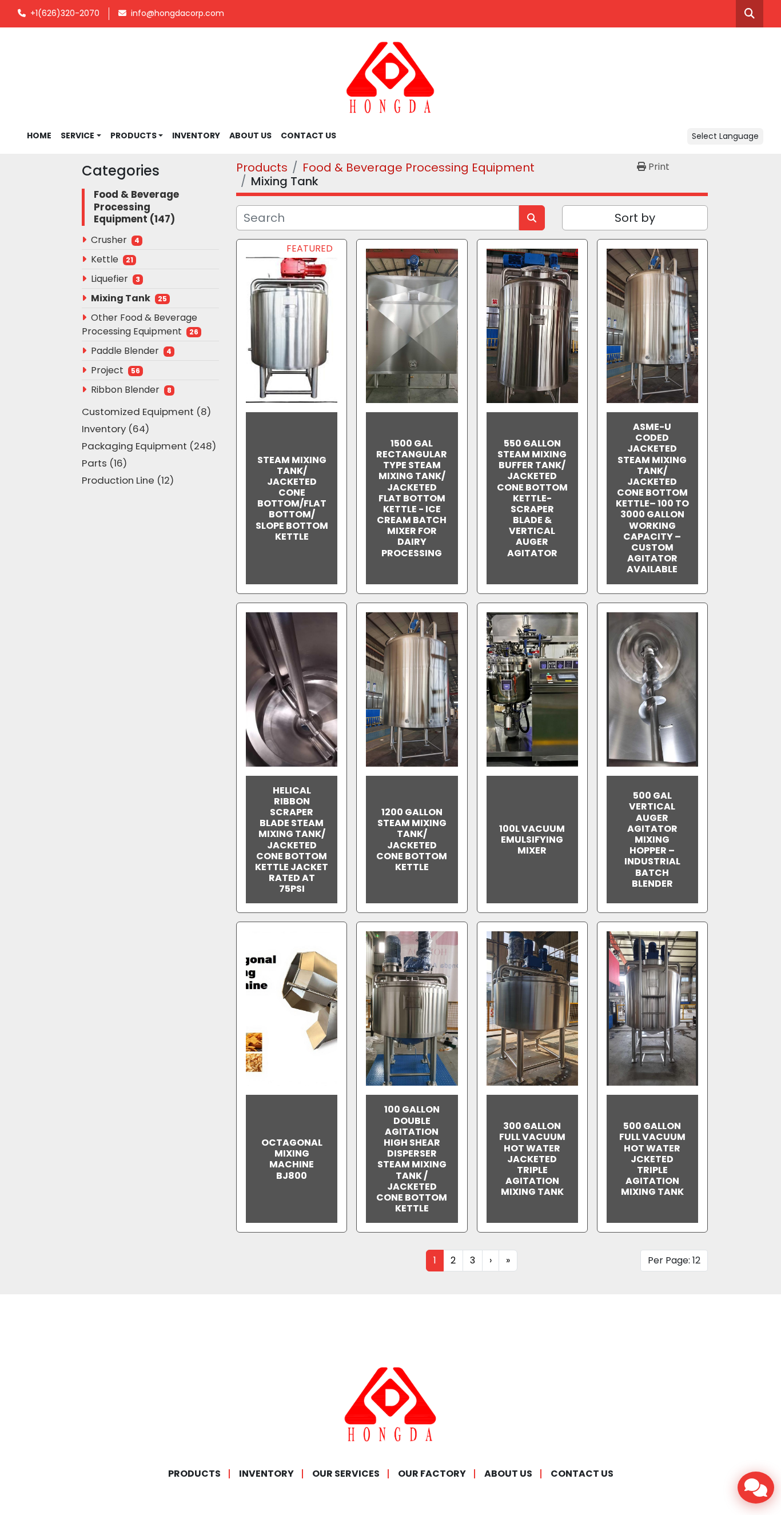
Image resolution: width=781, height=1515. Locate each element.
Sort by (635, 218)
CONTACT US (308, 135)
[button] (137, 136)
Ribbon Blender (125, 389)
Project (107, 370)
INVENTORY (196, 135)
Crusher (109, 239)
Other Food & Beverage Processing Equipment (139, 324)
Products (133, 135)
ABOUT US (250, 135)
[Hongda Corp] (390, 1404)
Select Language (725, 136)
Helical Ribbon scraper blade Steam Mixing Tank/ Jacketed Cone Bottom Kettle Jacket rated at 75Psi (291, 840)
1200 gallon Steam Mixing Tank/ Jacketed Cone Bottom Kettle (411, 840)
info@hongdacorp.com (177, 13)
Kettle (104, 259)
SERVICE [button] (77, 135)
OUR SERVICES (346, 1473)
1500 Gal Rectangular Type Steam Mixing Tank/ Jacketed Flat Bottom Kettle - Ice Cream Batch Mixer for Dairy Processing (411, 498)
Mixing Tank (120, 298)
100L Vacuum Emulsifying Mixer (532, 839)
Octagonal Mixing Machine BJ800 (291, 1159)
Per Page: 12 (674, 1260)
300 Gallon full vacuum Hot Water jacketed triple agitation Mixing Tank (532, 1158)
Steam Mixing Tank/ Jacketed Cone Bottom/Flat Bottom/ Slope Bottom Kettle (292, 498)
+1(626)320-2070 (64, 13)
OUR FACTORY (432, 1473)
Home (39, 135)
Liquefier (109, 278)
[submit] (532, 217)
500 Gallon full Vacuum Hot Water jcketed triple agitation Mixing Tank (652, 1158)
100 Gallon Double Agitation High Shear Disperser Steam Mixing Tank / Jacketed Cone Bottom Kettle (411, 1159)
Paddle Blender (125, 350)
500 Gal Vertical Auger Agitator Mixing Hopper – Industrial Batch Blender (652, 839)
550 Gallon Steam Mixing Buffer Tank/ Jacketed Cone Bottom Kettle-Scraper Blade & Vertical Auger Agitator (532, 498)
